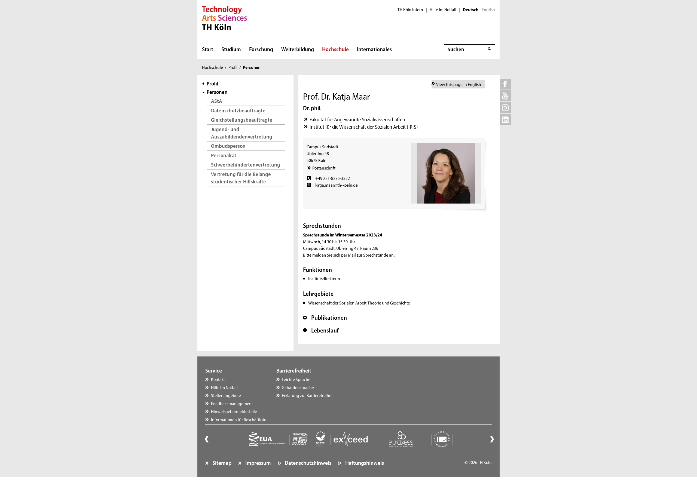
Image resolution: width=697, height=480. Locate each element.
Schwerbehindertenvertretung (245, 164)
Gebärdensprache (298, 387)
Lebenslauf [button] (321, 330)
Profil (232, 67)
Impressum (257, 462)
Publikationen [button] (325, 317)
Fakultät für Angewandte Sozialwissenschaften (357, 119)
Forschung (261, 49)
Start (207, 49)
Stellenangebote (226, 395)
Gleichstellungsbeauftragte (241, 119)
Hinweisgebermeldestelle (234, 411)
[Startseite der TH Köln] (224, 17)
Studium (231, 49)
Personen (217, 91)
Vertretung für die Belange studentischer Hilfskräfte (241, 178)
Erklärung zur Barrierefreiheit (308, 395)
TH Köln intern (410, 9)
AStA (216, 100)
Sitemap (221, 462)
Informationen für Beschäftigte (238, 419)
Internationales (374, 49)
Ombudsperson (228, 145)
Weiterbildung (297, 49)
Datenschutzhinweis (307, 462)
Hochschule (335, 49)
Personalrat (223, 155)
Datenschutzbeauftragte (238, 110)
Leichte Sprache (296, 379)
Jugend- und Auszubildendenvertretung (241, 133)
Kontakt (218, 379)
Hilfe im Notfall (443, 9)
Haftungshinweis (364, 462)
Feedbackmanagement (232, 403)
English (488, 9)
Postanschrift (323, 168)
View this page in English (458, 84)
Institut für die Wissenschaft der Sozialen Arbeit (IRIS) (364, 126)
